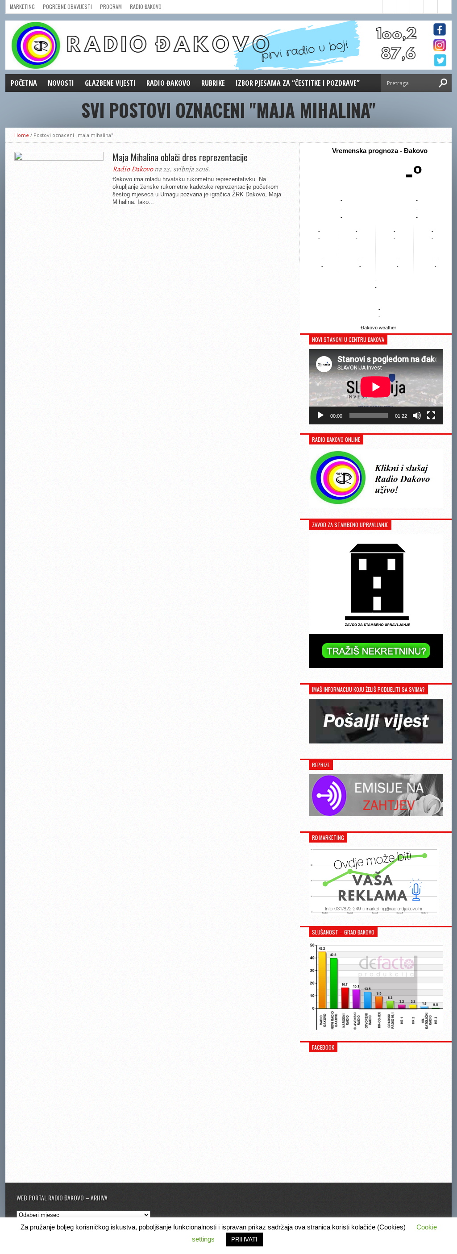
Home (21, 135)
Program (111, 6)
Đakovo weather (378, 327)
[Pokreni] (320, 415)
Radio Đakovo (146, 6)
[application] (376, 386)
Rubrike (213, 83)
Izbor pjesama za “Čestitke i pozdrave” (298, 83)
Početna (24, 83)
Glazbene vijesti (110, 83)
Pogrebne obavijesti (67, 6)
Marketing (22, 6)
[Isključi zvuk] (416, 415)
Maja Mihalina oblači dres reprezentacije (180, 157)
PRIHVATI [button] (244, 1239)
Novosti (61, 83)
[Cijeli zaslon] (431, 415)
